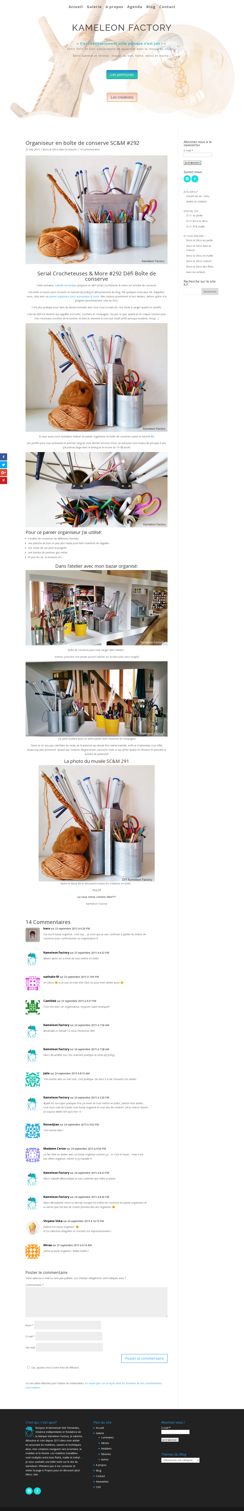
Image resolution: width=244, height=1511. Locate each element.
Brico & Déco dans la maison (60, 149)
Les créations (122, 97)
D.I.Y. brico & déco (197, 221)
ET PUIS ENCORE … (195, 236)
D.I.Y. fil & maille (195, 226)
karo (46, 928)
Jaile (46, 1073)
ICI (79, 883)
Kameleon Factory (56, 953)
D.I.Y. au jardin (194, 215)
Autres (105, 1459)
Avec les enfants (195, 272)
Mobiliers (106, 1448)
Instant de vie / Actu (197, 196)
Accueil (76, 6)
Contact (167, 6)
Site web (30, 1347)
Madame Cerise (54, 1149)
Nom (30, 1325)
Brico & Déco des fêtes (199, 266)
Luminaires (107, 1437)
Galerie (94, 6)
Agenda (134, 6)
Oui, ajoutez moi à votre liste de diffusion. (55, 1367)
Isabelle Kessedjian (66, 285)
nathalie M (51, 977)
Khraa (47, 1245)
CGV (98, 1487)
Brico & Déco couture (199, 261)
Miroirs (105, 1443)
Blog (150, 6)
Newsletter (102, 1481)
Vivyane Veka (53, 1221)
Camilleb (49, 1001)
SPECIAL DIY (191, 211)
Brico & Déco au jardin (199, 240)
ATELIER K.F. (191, 191)
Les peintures (122, 74)
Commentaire (35, 1285)
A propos (114, 6)
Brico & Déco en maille (199, 255)
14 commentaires (89, 149)
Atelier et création (196, 201)
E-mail (30, 1336)
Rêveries (106, 1454)
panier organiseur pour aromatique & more (74, 296)
